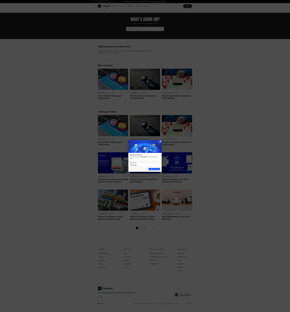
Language (134, 162)
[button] (145, 165)
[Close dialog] (160, 141)
